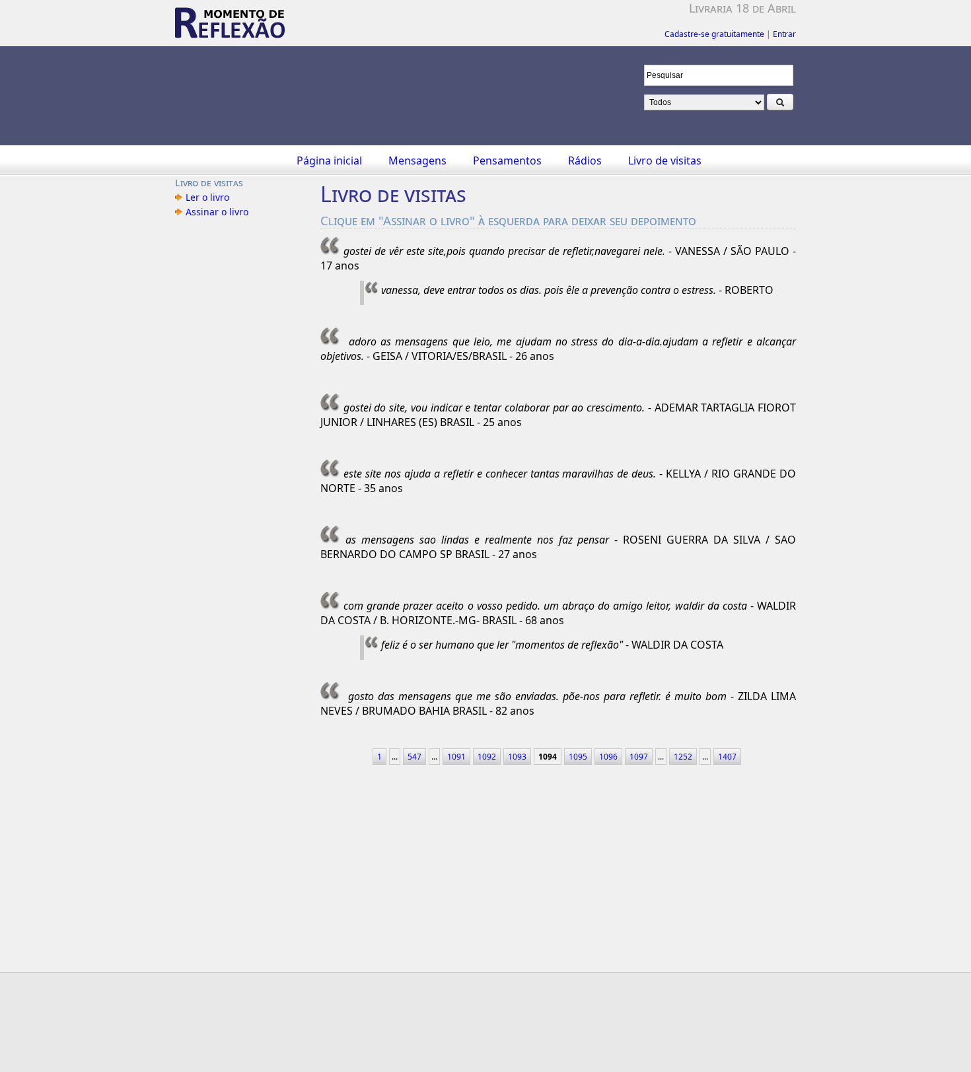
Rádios (585, 160)
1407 (727, 756)
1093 (517, 756)
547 (414, 756)
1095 (578, 756)
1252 (683, 756)
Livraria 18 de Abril (742, 8)
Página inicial (329, 160)
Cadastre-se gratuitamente (714, 34)
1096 (608, 756)
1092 (487, 756)
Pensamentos (507, 160)
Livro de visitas (664, 160)
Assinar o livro (217, 211)
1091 (456, 756)
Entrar (784, 34)
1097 (639, 756)
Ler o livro (207, 197)
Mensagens (417, 160)
